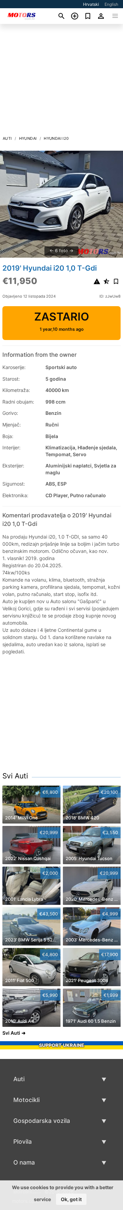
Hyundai (28, 138)
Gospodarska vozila (41, 1120)
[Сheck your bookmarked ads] (88, 16)
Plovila (22, 1141)
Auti (7, 138)
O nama (24, 1162)
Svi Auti (15, 776)
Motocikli (26, 1099)
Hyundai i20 (56, 138)
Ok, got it (71, 1199)
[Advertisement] (61, 81)
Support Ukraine (61, 1045)
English (111, 4)
